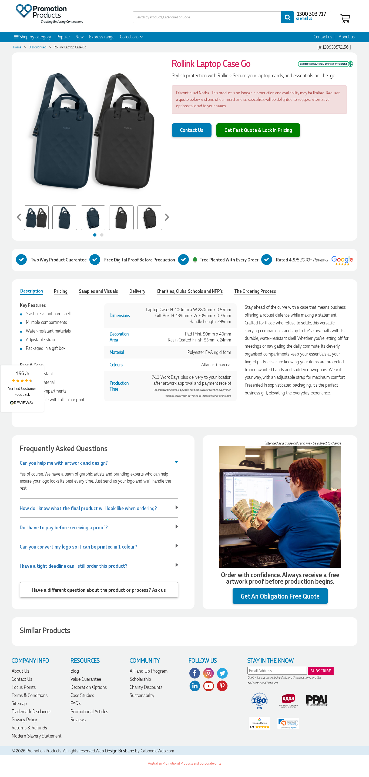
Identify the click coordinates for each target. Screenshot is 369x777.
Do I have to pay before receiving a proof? (64, 527)
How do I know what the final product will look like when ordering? (88, 508)
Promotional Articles (89, 711)
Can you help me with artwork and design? (64, 462)
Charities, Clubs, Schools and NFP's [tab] (190, 291)
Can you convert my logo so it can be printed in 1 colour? (78, 546)
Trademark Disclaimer (31, 711)
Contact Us (191, 130)
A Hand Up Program (148, 671)
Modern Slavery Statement (37, 736)
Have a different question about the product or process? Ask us (99, 589)
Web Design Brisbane (115, 751)
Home (17, 47)
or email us (304, 18)
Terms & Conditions (30, 695)
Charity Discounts (146, 687)
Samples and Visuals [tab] (98, 291)
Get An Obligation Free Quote (280, 596)
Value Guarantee (86, 679)
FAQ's (76, 703)
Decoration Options (89, 687)
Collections (130, 37)
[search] (287, 17)
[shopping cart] (345, 18)
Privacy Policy (24, 719)
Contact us (323, 37)
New (79, 37)
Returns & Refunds (29, 728)
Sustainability (142, 695)
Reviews (78, 719)
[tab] (94, 235)
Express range (102, 37)
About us (347, 37)
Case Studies (82, 695)
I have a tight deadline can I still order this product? (74, 565)
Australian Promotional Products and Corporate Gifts (184, 763)
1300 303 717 (311, 13)
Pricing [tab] (61, 291)
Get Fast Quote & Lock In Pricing (258, 130)
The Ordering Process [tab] (255, 291)
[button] (22, 388)
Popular (63, 37)
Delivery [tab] (137, 291)
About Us (20, 671)
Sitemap (19, 703)
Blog (75, 671)
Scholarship (140, 679)
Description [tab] (31, 291)
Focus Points (24, 687)
